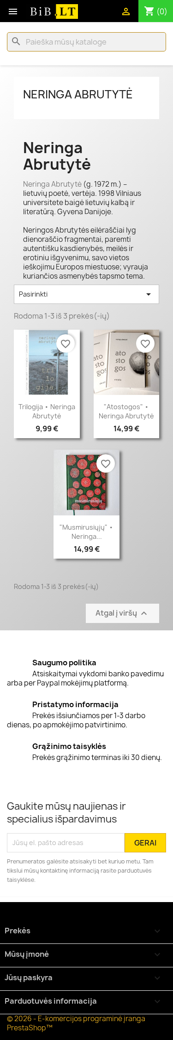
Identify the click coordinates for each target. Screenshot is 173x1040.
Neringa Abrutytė (78, 94)
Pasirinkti (86, 294)
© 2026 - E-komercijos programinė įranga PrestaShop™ (76, 1023)
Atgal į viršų (122, 613)
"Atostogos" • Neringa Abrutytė (126, 411)
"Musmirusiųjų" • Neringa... (86, 532)
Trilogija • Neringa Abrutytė (46, 411)
